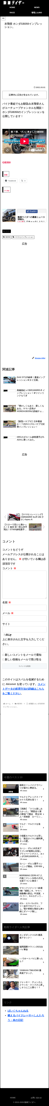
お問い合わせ (36, 1098)
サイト (6, 623)
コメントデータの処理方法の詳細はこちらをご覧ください (23, 689)
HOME (13, 1098)
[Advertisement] (24, 55)
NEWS (7, 231)
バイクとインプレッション (24, 237)
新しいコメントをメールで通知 (23, 654)
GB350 (7, 237)
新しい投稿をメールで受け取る (23, 659)
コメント (9, 568)
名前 (6, 602)
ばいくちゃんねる (18, 1010)
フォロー (33, 211)
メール (8, 613)
